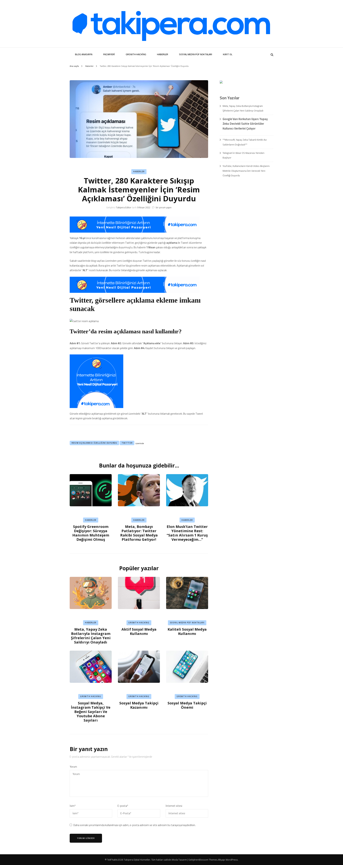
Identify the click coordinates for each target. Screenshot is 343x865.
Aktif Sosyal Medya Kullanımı (138, 631)
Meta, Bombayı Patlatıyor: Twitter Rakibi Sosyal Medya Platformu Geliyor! (139, 533)
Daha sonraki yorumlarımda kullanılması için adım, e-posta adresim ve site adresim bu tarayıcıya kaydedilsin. (134, 825)
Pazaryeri (109, 54)
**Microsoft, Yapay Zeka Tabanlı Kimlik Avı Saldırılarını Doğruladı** (245, 142)
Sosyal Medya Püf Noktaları (195, 54)
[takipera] (135, 231)
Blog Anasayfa (83, 54)
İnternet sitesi (174, 806)
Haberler (162, 54)
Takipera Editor (123, 207)
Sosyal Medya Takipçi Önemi (187, 705)
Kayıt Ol (227, 54)
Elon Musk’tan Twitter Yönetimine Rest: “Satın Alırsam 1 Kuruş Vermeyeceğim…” (187, 533)
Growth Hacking (136, 54)
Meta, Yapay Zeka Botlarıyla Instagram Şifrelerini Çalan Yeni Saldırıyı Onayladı (91, 636)
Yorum (73, 766)
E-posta (123, 806)
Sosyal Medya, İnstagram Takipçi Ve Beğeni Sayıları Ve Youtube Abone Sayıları (90, 712)
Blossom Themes (208, 859)
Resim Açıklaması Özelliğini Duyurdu (94, 443)
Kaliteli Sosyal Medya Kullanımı (187, 631)
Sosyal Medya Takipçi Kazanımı (138, 705)
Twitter (127, 443)
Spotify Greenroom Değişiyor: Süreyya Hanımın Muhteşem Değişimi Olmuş (90, 533)
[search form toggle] (272, 54)
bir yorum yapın (163, 207)
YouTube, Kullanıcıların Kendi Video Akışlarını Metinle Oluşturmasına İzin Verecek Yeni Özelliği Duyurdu (246, 171)
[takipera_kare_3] (96, 407)
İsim (73, 806)
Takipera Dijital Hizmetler (137, 859)
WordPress (232, 859)
